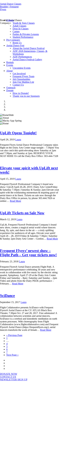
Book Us (17, 42)
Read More (15, 201)
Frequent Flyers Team (23, 76)
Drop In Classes (20, 28)
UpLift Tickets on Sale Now (22, 213)
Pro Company (13, 40)
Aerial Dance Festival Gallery (27, 59)
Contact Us (18, 84)
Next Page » (12, 355)
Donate (10, 90)
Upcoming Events (22, 68)
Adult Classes (19, 25)
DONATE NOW (8, 374)
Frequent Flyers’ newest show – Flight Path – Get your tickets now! (28, 253)
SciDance (7, 296)
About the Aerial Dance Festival (29, 48)
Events (9, 65)
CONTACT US (8, 376)
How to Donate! (21, 93)
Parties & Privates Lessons (26, 34)
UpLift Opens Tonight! (18, 133)
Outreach (10, 87)
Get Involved (19, 73)
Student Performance (23, 37)
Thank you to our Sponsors (26, 96)
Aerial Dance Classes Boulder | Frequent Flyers (10, 6)
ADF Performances (22, 56)
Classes (10, 20)
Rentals (10, 62)
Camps (16, 31)
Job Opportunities (21, 79)
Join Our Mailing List (23, 82)
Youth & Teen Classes (24, 23)
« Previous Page (14, 335)
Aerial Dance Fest (15, 45)
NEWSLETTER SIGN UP (13, 379)
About (9, 70)
